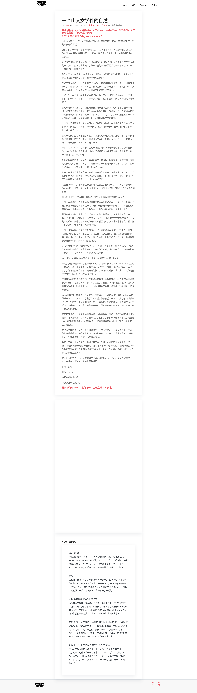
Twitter (155, 5)
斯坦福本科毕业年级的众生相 (83, 599)
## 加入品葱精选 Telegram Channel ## (82, 36)
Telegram (143, 5)
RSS (133, 5)
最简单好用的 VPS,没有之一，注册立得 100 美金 (87, 387)
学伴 (90, 25)
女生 (102, 25)
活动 (98, 25)
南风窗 (67, 25)
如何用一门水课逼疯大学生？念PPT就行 (89, 645)
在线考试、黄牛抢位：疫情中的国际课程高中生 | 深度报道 (98, 622)
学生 (94, 25)
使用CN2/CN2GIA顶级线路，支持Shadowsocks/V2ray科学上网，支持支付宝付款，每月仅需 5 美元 (98, 31)
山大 (106, 25)
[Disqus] (98, 437)
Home (124, 5)
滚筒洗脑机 (74, 553)
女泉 (71, 576)
